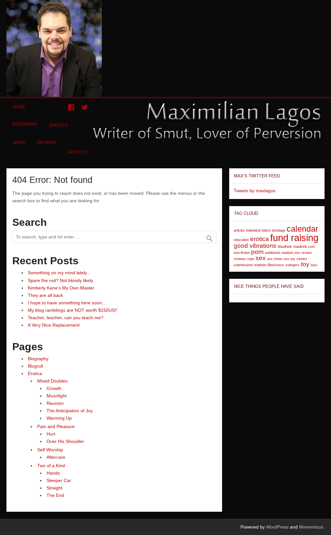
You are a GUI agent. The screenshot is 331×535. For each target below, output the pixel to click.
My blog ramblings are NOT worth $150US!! (72, 310)
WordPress (277, 527)
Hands (53, 473)
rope (250, 259)
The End (55, 495)
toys (314, 265)
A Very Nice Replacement (54, 325)
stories (301, 259)
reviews (240, 259)
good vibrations (255, 245)
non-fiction (242, 253)
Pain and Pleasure (56, 426)
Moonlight (57, 395)
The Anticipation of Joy (70, 410)
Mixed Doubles (52, 380)
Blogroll (35, 366)
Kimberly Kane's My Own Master (61, 287)
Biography (25, 124)
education (241, 240)
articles (239, 230)
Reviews (47, 142)
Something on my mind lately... (59, 272)
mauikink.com (304, 246)
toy (305, 264)
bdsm (266, 230)
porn (257, 251)
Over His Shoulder (65, 441)
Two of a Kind (51, 465)
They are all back (45, 295)
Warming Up (59, 418)
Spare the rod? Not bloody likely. (61, 280)
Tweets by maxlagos (254, 190)
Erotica (58, 125)
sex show (274, 259)
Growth (54, 388)
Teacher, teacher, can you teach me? (65, 317)
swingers (292, 265)
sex (261, 258)
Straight (54, 487)
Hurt (51, 433)
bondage (278, 230)
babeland (253, 230)
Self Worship (50, 449)
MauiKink (285, 246)
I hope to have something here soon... (67, 302)
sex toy (289, 259)
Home (19, 106)
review (306, 253)
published (272, 253)
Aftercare (56, 457)
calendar (302, 229)
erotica (259, 239)
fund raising (294, 237)
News (19, 142)
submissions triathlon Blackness (259, 265)
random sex (290, 253)
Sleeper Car (59, 480)
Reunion (55, 403)
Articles (78, 152)
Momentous (311, 527)
